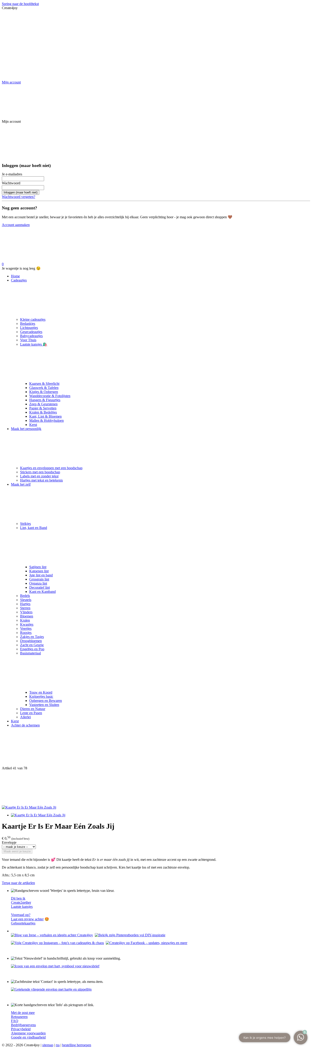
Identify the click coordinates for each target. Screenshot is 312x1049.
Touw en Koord (40, 692)
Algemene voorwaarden (28, 1033)
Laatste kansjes (22, 906)
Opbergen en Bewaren (45, 701)
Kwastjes (26, 624)
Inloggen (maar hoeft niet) (20, 192)
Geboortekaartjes (23, 923)
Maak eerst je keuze (17, 851)
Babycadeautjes (31, 336)
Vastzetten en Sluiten (44, 705)
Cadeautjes (19, 280)
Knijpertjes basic (41, 696)
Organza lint (38, 583)
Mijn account (11, 82)
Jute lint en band (41, 575)
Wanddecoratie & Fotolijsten (49, 396)
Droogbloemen (31, 641)
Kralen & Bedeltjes (43, 412)
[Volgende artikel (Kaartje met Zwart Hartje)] (156, 787)
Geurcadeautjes (31, 332)
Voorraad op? (20, 915)
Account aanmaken (16, 225)
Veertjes (26, 628)
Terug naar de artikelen (18, 883)
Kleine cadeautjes (32, 319)
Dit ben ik (18, 898)
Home (15, 276)
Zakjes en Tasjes (32, 637)
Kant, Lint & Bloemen (45, 416)
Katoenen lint (39, 571)
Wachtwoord (11, 183)
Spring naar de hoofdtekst (20, 4)
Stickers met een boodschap (40, 472)
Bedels (25, 596)
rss (58, 1045)
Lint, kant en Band (33, 528)
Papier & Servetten (42, 408)
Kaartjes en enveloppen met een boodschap (51, 468)
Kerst (33, 425)
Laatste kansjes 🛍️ (33, 344)
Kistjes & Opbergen (43, 392)
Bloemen (26, 616)
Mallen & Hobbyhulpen (46, 420)
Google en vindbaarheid (28, 1037)
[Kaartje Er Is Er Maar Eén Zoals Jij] (29, 807)
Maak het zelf (21, 484)
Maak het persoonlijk (26, 429)
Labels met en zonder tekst (39, 476)
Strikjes (25, 524)
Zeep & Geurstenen (43, 404)
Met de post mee (23, 1013)
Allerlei (25, 717)
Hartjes (25, 604)
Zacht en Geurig (32, 645)
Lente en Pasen (31, 713)
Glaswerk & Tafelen (43, 388)
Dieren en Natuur (32, 709)
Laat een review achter (27, 919)
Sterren (25, 608)
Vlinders (26, 612)
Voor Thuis (28, 340)
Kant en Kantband (42, 591)
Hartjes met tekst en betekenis (41, 480)
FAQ (14, 1021)
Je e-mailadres (12, 174)
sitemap (47, 1045)
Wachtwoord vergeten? (18, 197)
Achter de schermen (25, 725)
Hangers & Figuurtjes (44, 400)
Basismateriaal (30, 653)
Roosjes (26, 633)
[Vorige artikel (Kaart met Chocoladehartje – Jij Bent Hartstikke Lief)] (156, 748)
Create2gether (21, 902)
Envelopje (9, 842)
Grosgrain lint (39, 579)
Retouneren (19, 1017)
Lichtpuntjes (29, 328)
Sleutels (25, 600)
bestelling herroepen (76, 1045)
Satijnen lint (37, 567)
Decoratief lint (39, 587)
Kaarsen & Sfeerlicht (44, 383)
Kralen (25, 620)
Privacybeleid (21, 1029)
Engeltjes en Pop (32, 649)
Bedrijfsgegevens (23, 1025)
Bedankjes (27, 323)
